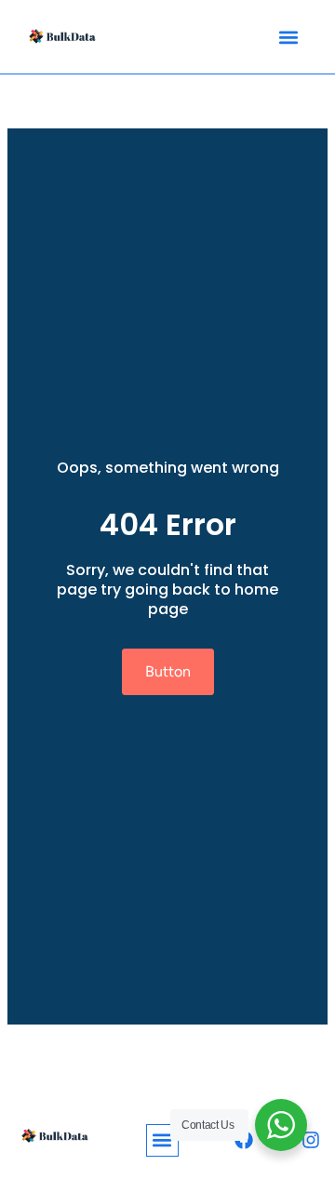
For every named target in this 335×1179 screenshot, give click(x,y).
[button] (288, 36)
